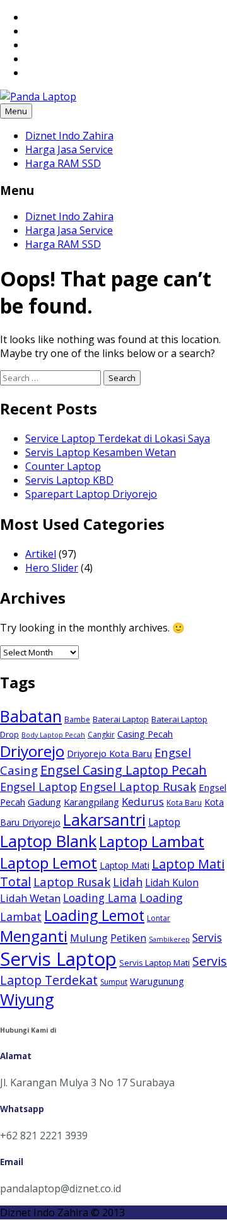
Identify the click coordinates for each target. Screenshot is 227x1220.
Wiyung (27, 999)
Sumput (113, 982)
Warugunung (157, 981)
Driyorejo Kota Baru (109, 753)
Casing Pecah (145, 733)
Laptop (164, 822)
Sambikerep (169, 939)
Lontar (158, 918)
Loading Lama (100, 897)
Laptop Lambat (151, 841)
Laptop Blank (48, 841)
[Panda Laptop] (38, 96)
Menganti (33, 935)
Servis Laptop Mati (154, 962)
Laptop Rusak (71, 882)
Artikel (40, 554)
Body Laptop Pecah (53, 734)
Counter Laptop (63, 466)
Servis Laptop (58, 958)
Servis (207, 937)
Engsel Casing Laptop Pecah (123, 769)
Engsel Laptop (38, 786)
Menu (16, 111)
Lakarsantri (104, 819)
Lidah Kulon (172, 882)
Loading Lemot (94, 915)
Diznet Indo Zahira (69, 136)
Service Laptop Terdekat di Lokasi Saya (117, 438)
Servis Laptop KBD (69, 480)
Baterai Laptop (121, 719)
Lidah (128, 881)
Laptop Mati (124, 865)
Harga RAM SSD (63, 163)
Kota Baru (184, 802)
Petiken (128, 938)
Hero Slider (51, 568)
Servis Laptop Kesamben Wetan (100, 452)
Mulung (89, 938)
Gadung (44, 801)
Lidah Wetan (30, 898)
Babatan (31, 716)
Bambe (77, 719)
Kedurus (143, 801)
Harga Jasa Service (69, 149)
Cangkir (101, 734)
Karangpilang (91, 801)
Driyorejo (32, 751)
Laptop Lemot (48, 862)
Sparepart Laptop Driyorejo (91, 494)
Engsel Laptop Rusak (137, 786)
